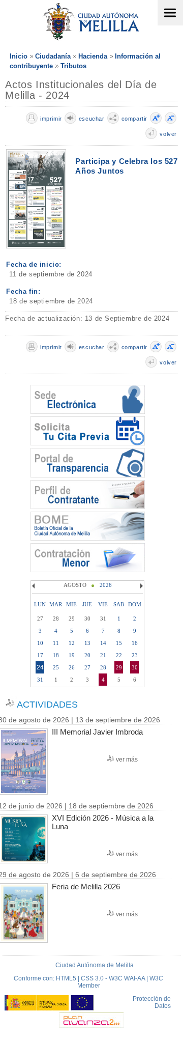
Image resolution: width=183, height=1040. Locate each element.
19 (72, 655)
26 (72, 667)
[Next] (140, 586)
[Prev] (34, 586)
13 (87, 643)
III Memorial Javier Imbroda (97, 731)
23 (135, 655)
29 (119, 667)
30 (135, 667)
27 (87, 667)
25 (56, 667)
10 (40, 643)
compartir (134, 119)
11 (56, 643)
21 (103, 655)
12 (72, 643)
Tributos (73, 66)
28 (103, 667)
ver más (127, 759)
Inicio (18, 56)
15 (119, 643)
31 (40, 680)
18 (56, 655)
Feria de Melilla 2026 (86, 886)
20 (87, 655)
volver (168, 134)
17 (40, 655)
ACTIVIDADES (47, 704)
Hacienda (92, 56)
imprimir (51, 119)
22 (119, 655)
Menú (170, 12)
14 (103, 643)
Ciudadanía (53, 56)
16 (135, 643)
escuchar (92, 119)
